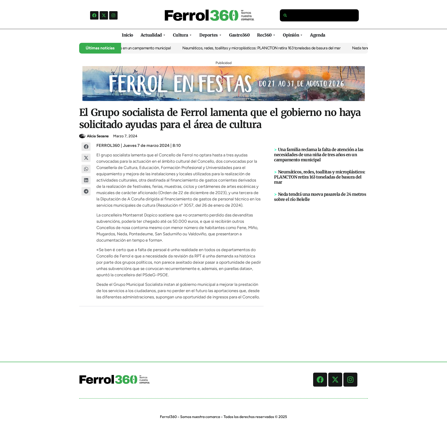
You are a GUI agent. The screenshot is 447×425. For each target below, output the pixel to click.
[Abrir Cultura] (190, 35)
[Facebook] (94, 15)
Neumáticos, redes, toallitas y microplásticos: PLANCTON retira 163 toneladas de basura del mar (253, 48)
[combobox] (319, 15)
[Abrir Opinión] (301, 35)
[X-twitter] (104, 15)
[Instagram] (113, 15)
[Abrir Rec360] (274, 35)
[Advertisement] (321, 274)
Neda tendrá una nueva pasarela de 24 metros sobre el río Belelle (320, 197)
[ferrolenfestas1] (223, 99)
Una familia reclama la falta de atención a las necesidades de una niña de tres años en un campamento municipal (318, 154)
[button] (86, 146)
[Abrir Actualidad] (164, 35)
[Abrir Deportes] (220, 35)
